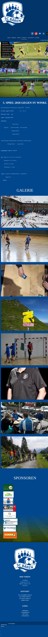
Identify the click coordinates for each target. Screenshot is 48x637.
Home (8, 37)
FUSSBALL (24, 37)
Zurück (5, 180)
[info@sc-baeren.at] (39, 33)
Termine (13, 37)
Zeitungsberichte (25, 612)
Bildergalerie (25, 610)
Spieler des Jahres (6, 55)
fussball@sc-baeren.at (26, 595)
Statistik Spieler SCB (7, 49)
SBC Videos (25, 614)
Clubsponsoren (25, 615)
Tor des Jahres (5, 53)
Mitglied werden (25, 600)
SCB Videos (5, 42)
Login (2, 626)
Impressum (4, 624)
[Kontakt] (43, 33)
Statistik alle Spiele (6, 48)
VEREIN (19, 37)
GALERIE (37, 37)
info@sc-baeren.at (26, 596)
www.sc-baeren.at (26, 598)
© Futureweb (11, 623)
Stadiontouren (5, 44)
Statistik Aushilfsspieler (7, 56)
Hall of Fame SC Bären (7, 46)
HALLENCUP (31, 37)
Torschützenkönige (6, 51)
